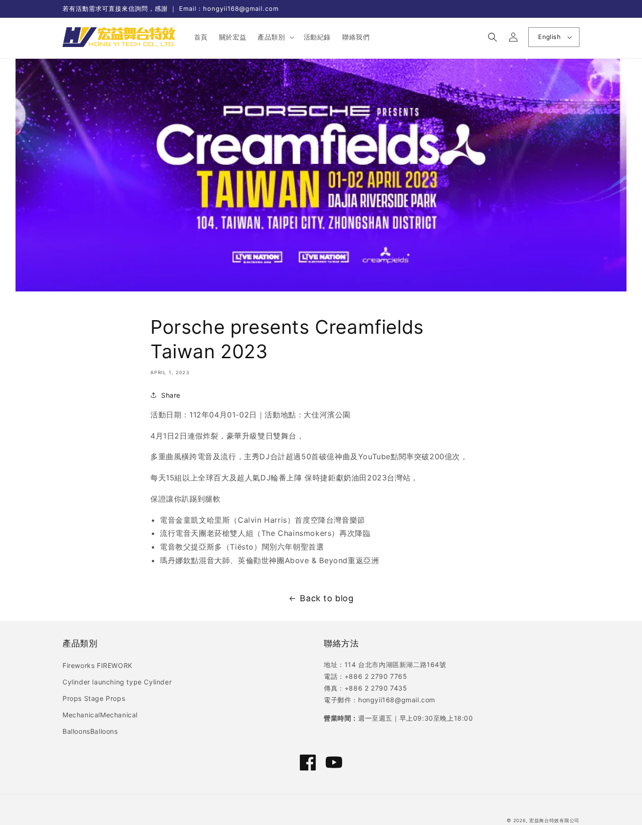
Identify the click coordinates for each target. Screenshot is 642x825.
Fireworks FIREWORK (98, 665)
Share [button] (170, 395)
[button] (275, 37)
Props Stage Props (94, 698)
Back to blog (326, 598)
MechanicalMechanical (100, 715)
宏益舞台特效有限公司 (554, 820)
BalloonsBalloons (90, 731)
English (549, 36)
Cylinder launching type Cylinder (117, 682)
